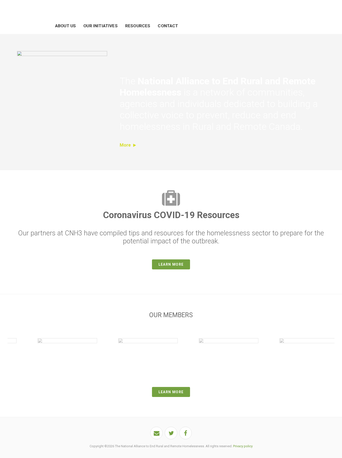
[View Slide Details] (67, 341)
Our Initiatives (100, 25)
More (125, 145)
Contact (168, 25)
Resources (137, 25)
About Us (65, 25)
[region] (171, 352)
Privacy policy (243, 446)
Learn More (171, 264)
